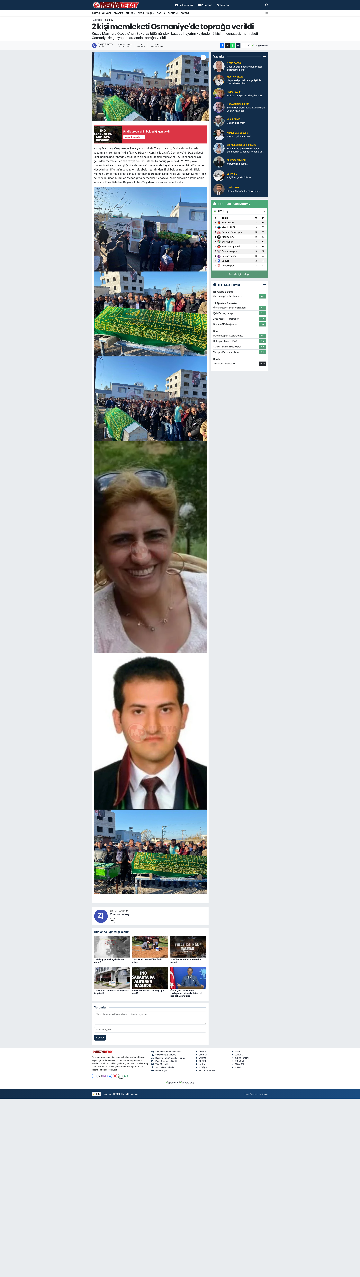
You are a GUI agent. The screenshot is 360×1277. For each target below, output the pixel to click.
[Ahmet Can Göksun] (219, 134)
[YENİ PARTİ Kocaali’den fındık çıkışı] (150, 946)
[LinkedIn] (109, 1076)
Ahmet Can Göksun (237, 133)
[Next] (120, 1076)
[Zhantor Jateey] (101, 915)
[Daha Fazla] (238, 45)
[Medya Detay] (116, 5)
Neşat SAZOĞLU (235, 63)
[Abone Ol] (260, 45)
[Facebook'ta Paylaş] (222, 45)
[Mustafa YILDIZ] (219, 79)
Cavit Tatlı (233, 187)
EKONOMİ (172, 13)
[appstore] (172, 1082)
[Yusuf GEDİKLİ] (219, 120)
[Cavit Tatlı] (219, 189)
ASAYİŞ (96, 13)
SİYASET (118, 13)
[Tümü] (264, 56)
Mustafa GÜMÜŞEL (237, 160)
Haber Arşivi (161, 1070)
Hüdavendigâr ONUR (238, 104)
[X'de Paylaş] (227, 45)
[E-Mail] (112, 920)
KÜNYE (238, 1067)
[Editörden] (219, 175)
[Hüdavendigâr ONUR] (219, 107)
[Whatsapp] (125, 1076)
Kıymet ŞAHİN (234, 92)
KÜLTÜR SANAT (242, 1058)
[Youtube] (115, 1076)
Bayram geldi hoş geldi (239, 136)
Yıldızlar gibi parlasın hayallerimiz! (244, 95)
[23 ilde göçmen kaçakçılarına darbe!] (112, 946)
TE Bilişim (263, 1094)
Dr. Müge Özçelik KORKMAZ (241, 145)
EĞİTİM (185, 13)
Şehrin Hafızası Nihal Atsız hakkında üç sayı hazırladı (246, 109)
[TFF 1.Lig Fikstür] (264, 284)
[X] (99, 1076)
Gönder (100, 1037)
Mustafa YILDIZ (235, 77)
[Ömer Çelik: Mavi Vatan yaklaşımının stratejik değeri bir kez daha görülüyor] (188, 977)
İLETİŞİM (203, 1067)
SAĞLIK (161, 13)
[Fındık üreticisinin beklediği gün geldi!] (150, 977)
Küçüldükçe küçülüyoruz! (240, 177)
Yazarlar (224, 5)
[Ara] (266, 5)
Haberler (97, 20)
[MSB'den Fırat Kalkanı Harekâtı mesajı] (188, 946)
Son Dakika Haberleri (165, 1067)
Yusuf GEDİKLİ (234, 119)
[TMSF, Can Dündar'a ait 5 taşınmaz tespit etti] (112, 977)
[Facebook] (94, 1076)
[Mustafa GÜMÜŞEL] (219, 161)
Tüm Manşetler (162, 1064)
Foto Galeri (186, 5)
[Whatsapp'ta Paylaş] (232, 45)
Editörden (232, 174)
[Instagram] (104, 1076)
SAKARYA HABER (207, 1070)
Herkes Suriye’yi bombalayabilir (243, 191)
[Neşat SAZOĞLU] (219, 66)
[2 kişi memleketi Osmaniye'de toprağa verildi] (150, 86)
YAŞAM (151, 13)
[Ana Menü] (267, 13)
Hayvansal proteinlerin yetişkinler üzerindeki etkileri (244, 82)
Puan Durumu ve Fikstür (166, 1061)
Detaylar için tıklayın (239, 274)
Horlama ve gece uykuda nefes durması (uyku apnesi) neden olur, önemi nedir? (244, 150)
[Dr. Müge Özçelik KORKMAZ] (219, 148)
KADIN (202, 1064)
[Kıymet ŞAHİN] (219, 93)
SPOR (141, 13)
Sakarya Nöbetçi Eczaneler (168, 1051)
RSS (98, 1094)
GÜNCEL (106, 13)
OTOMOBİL (240, 1064)
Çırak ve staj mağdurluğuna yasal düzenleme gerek (244, 68)
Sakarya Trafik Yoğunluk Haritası (170, 1058)
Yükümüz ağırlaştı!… (237, 163)
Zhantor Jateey (119, 914)
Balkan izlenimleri (236, 122)
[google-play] (187, 1082)
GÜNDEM (131, 13)
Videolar (206, 5)
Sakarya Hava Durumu (165, 1054)
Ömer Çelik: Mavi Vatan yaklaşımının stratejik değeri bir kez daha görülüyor (186, 993)
